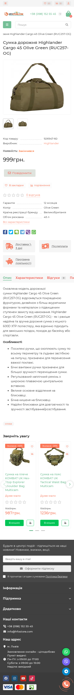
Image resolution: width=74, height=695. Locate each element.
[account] (68, 3)
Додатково (12, 609)
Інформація (12, 588)
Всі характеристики (16, 221)
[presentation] (4, 484)
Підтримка (12, 598)
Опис (7, 278)
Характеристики (29, 278)
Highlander (51, 143)
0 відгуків (33, 195)
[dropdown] (5, 3)
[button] (31, 530)
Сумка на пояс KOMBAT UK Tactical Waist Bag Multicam (53, 480)
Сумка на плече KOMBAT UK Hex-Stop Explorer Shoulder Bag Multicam (17, 482)
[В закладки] (32, 446)
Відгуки (55, 278)
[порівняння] (32, 454)
